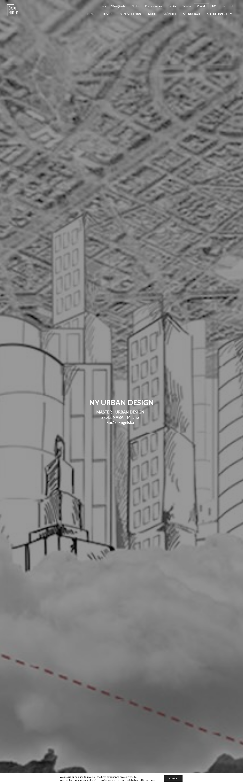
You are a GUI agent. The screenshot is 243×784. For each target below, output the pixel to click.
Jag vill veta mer (101, 437)
